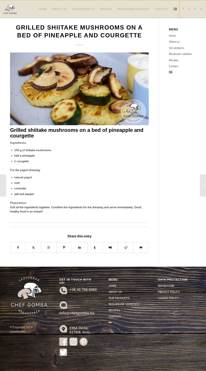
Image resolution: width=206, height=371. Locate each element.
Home (172, 35)
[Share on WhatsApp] (48, 247)
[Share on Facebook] (18, 247)
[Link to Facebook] (183, 9)
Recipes (173, 60)
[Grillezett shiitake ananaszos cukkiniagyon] (79, 88)
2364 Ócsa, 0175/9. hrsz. (80, 330)
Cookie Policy (168, 298)
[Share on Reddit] (125, 247)
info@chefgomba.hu (76, 313)
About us (174, 41)
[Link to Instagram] (189, 9)
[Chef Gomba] (10, 13)
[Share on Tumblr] (94, 247)
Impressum (166, 285)
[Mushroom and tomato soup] (203, 185)
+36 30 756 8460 (83, 290)
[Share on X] (33, 247)
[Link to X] (201, 9)
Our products (176, 47)
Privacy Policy (169, 291)
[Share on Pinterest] (64, 247)
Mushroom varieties (180, 53)
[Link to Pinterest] (195, 9)
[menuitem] (42, 9)
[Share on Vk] (110, 247)
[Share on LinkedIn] (79, 247)
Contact (173, 66)
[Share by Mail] (140, 247)
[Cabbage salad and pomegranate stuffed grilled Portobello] (3, 185)
